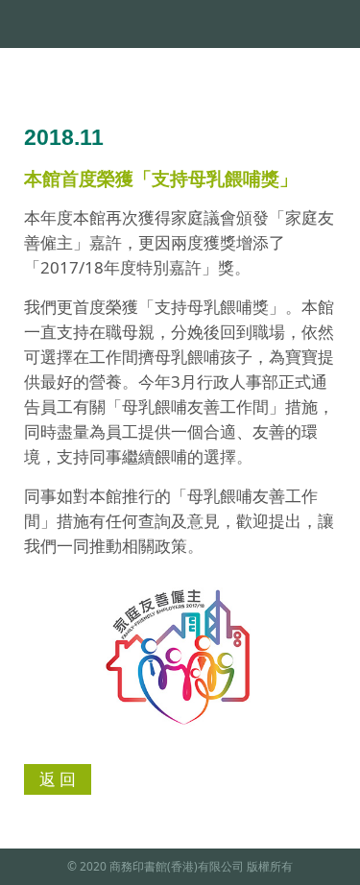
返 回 (57, 779)
